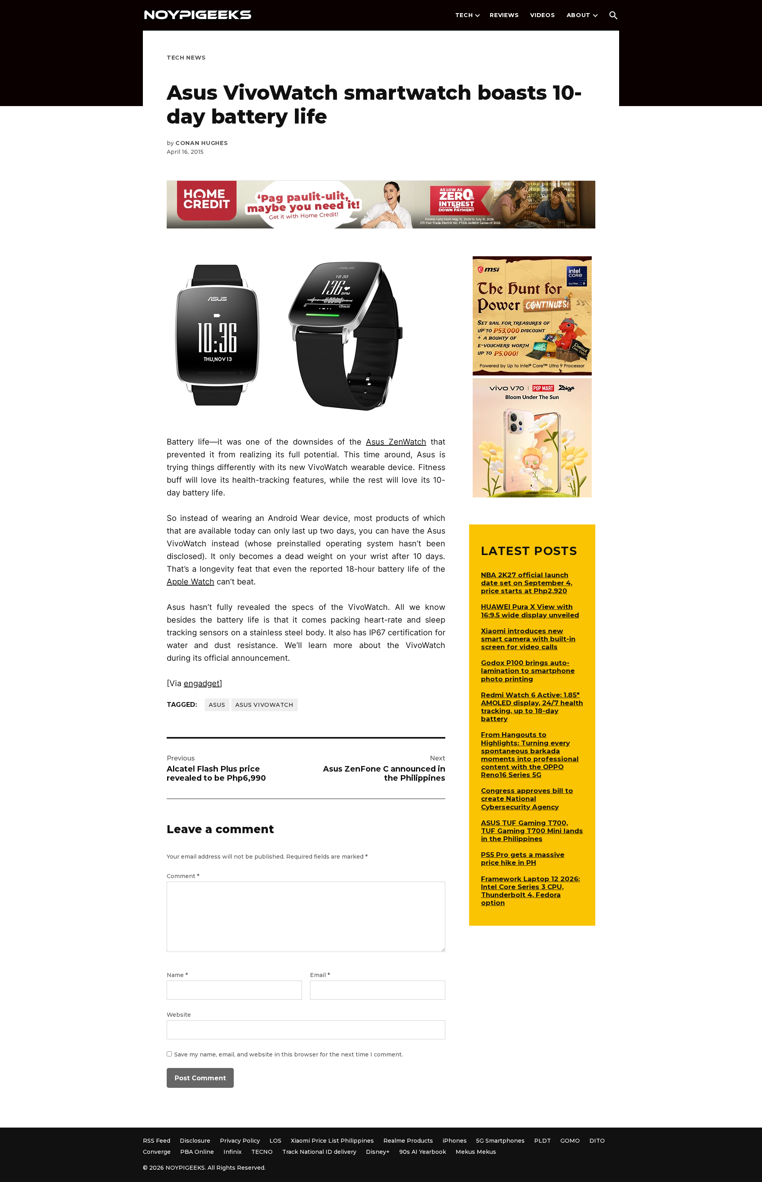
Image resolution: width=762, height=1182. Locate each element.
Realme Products (408, 1140)
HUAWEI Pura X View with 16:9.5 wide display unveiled (530, 611)
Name (177, 975)
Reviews (504, 15)
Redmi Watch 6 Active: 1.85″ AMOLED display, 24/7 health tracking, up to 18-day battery (532, 707)
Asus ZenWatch (396, 442)
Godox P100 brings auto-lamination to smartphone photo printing (528, 671)
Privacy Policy (240, 1140)
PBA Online (197, 1151)
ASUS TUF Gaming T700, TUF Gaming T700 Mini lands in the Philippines (532, 831)
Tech (464, 15)
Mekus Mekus (476, 1151)
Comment (183, 876)
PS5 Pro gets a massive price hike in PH (522, 859)
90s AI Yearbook (422, 1151)
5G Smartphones (500, 1140)
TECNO (262, 1151)
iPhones (455, 1140)
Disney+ (378, 1151)
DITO (597, 1140)
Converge (157, 1151)
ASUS (217, 704)
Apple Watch (190, 581)
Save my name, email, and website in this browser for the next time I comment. (288, 1054)
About (579, 15)
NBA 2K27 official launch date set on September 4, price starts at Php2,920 (526, 583)
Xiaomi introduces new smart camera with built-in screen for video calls (528, 639)
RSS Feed (156, 1140)
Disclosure (195, 1140)
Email (320, 975)
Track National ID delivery (319, 1151)
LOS (275, 1140)
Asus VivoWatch (264, 704)
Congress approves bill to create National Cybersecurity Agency (527, 799)
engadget (201, 683)
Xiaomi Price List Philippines (332, 1140)
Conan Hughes (201, 143)
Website (179, 1014)
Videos (542, 15)
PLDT (542, 1140)
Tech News (186, 57)
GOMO (570, 1140)
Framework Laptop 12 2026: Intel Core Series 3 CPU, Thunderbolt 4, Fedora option (530, 891)
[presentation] (477, 15)
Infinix (232, 1151)
